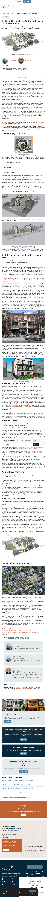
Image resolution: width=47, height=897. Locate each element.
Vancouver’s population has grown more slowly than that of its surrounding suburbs (23, 121)
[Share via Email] (21, 69)
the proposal (10, 278)
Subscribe (36, 444)
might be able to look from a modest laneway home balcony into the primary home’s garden (23, 94)
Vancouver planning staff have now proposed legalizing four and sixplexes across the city (23, 102)
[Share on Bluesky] (26, 69)
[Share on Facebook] (19, 69)
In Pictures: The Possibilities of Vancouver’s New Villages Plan (18, 788)
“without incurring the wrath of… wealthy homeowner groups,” (22, 93)
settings (4, 893)
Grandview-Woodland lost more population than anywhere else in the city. (23, 447)
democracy (18, 688)
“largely (30, 605)
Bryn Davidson (28, 60)
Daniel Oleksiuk (12, 60)
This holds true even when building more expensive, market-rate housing (22, 404)
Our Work (27, 872)
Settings (32, 893)
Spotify (19, 77)
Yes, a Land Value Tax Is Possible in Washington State (16, 797)
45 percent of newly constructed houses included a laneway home (19, 97)
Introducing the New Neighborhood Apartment (14, 793)
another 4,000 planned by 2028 (21, 96)
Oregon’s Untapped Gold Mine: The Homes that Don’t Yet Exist (18, 630)
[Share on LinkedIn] (16, 69)
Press (32, 872)
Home (3, 13)
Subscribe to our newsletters (34, 867)
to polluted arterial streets (31, 448)
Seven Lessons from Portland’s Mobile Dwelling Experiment (17, 780)
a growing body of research (12, 401)
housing (29, 688)
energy (23, 688)
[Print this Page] (24, 69)
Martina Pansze (13, 830)
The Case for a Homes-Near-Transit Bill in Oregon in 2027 (16, 784)
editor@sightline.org (36, 851)
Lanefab (33, 54)
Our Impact (38, 872)
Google (22, 77)
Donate (19, 1)
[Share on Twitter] (14, 69)
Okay (32, 890)
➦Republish (9, 68)
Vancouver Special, (32, 487)
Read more (23, 739)
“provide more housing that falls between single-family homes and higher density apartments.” (22, 598)
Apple (28, 77)
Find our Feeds (23, 771)
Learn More (7, 721)
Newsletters (27, 1)
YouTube (40, 768)
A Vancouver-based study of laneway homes (21, 406)
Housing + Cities (9, 13)
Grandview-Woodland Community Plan (11, 433)
